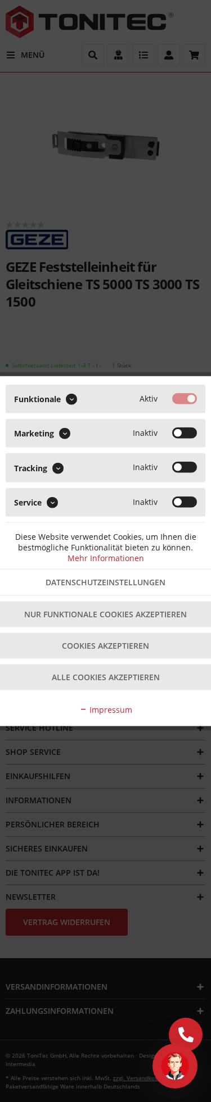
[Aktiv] (184, 398)
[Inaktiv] (184, 433)
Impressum (109, 709)
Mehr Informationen (106, 557)
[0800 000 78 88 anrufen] (186, 1034)
